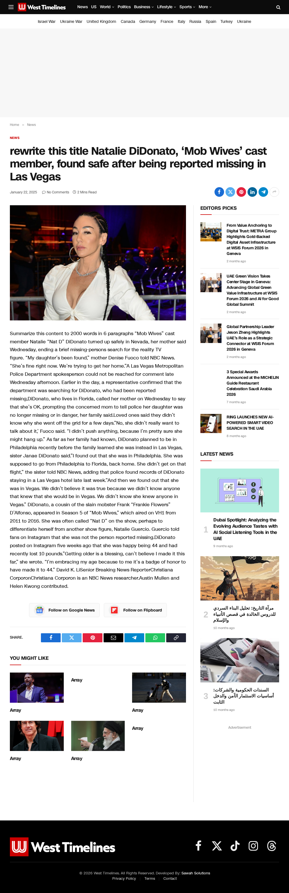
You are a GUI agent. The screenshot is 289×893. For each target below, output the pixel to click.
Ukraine (244, 21)
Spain (211, 21)
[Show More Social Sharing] (274, 192)
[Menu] (11, 7)
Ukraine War (71, 21)
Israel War (47, 21)
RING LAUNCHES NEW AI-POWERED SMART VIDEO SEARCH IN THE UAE (250, 422)
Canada (128, 21)
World (105, 7)
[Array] (37, 688)
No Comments (58, 192)
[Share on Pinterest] (241, 192)
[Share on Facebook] (219, 192)
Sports (185, 7)
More (203, 7)
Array (15, 710)
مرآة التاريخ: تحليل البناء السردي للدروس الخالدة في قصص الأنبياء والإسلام (244, 614)
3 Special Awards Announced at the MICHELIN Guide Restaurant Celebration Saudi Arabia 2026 (253, 383)
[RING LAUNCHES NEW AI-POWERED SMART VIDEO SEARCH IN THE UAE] (211, 423)
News (82, 7)
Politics (124, 7)
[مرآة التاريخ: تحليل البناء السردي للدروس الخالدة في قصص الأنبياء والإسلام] (239, 578)
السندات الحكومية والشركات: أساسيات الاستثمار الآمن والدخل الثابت (243, 696)
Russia (195, 21)
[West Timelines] (42, 7)
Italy (181, 21)
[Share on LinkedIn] (252, 192)
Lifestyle (164, 7)
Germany (147, 21)
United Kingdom (101, 21)
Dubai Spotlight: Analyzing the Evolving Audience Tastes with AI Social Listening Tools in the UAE (245, 529)
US (94, 7)
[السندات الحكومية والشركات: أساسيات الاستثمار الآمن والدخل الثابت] (239, 660)
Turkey (226, 21)
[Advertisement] (144, 72)
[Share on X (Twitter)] (230, 192)
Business (142, 7)
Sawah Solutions (195, 873)
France (167, 21)
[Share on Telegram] (263, 192)
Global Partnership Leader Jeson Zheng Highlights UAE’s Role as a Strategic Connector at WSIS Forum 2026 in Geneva (250, 338)
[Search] (278, 7)
